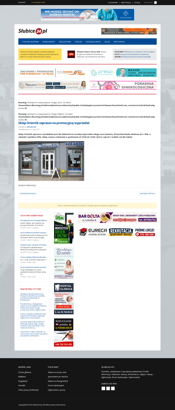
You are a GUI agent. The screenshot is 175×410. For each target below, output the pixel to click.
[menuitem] (30, 41)
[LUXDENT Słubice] (64, 263)
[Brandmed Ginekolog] (123, 85)
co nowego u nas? (38, 2)
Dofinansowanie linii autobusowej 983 (136, 57)
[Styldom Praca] (64, 227)
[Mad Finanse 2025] (52, 72)
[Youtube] (113, 388)
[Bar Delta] (117, 217)
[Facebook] (103, 388)
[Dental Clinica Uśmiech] (64, 298)
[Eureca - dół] (117, 232)
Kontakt (22, 2)
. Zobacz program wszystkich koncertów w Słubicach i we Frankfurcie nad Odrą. (91, 54)
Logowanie (113, 2)
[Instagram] (108, 388)
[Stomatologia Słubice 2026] (129, 31)
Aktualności (31, 127)
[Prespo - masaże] (123, 72)
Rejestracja (126, 2)
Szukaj (137, 2)
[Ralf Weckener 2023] (63, 332)
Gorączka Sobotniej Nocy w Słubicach (134, 54)
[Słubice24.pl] (32, 31)
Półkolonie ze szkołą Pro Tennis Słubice (139, 52)
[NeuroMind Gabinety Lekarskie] (52, 85)
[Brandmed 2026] (87, 14)
